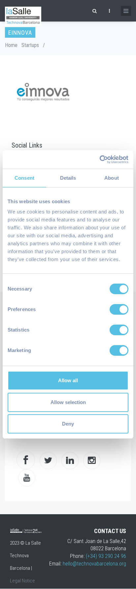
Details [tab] (68, 178)
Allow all (68, 380)
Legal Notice (22, 581)
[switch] (119, 309)
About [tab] (111, 178)
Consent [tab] (24, 178)
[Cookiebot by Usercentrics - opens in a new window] (99, 159)
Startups (30, 45)
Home (11, 45)
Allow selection (68, 402)
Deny (68, 424)
